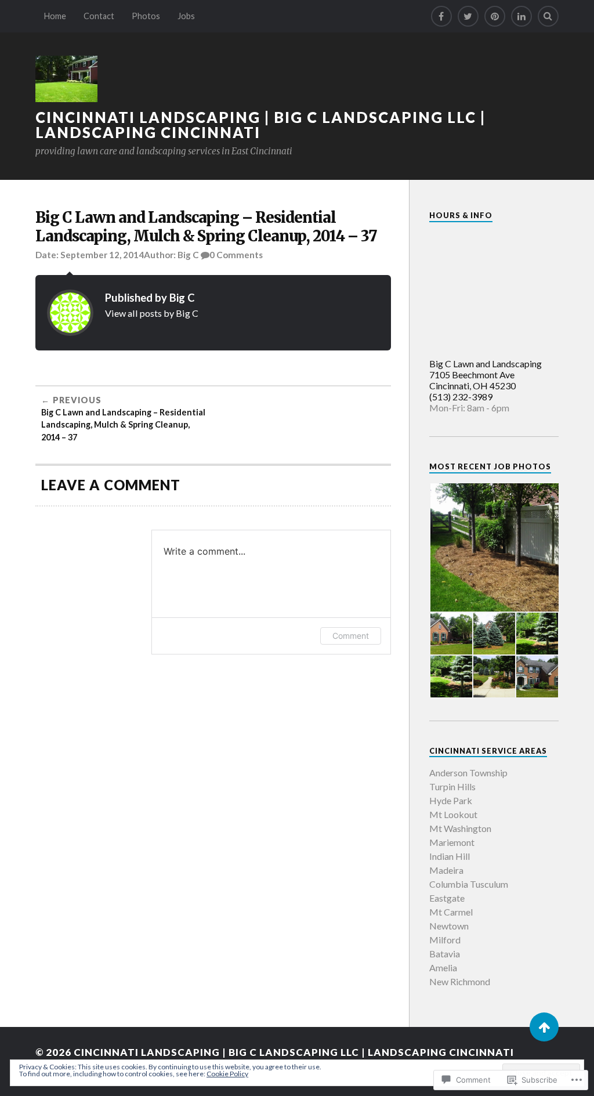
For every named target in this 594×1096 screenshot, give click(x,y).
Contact (99, 16)
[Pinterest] (494, 16)
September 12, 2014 (102, 254)
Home (55, 16)
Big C (188, 254)
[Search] (548, 16)
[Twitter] (468, 16)
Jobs (186, 16)
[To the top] (544, 1026)
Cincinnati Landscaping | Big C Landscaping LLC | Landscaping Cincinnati (260, 124)
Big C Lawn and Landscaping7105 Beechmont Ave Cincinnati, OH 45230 (485, 374)
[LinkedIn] (521, 16)
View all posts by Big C (151, 313)
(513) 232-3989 (460, 396)
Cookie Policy (227, 1073)
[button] (494, 547)
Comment (350, 636)
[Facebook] (441, 16)
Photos (146, 16)
